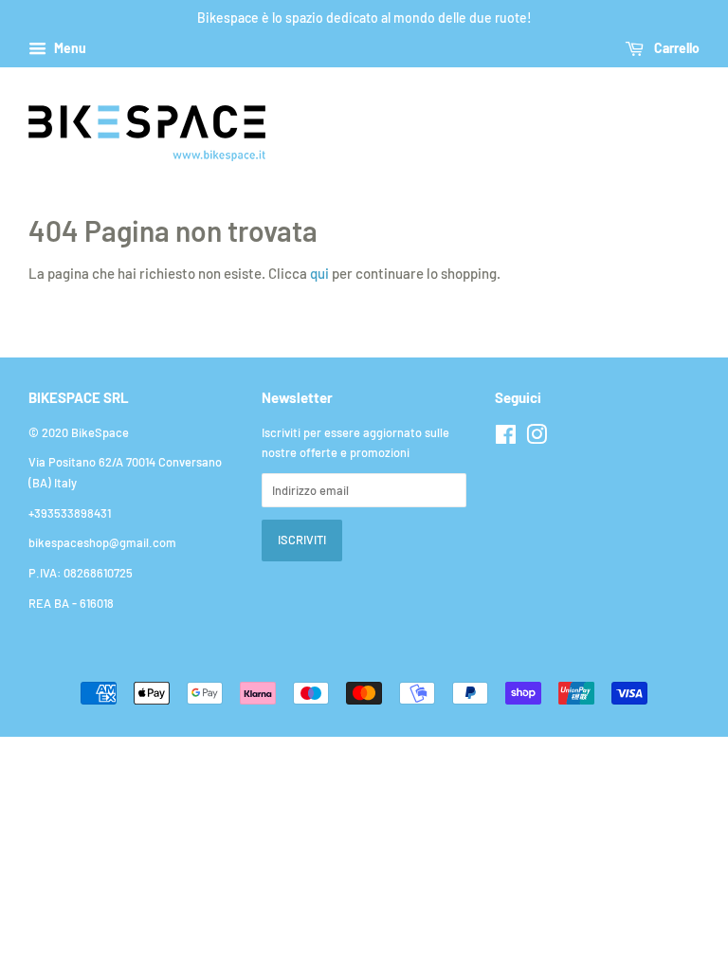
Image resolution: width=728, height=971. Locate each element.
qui (319, 273)
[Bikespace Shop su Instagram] (536, 438)
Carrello (675, 48)
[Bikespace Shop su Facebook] (506, 438)
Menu (68, 48)
